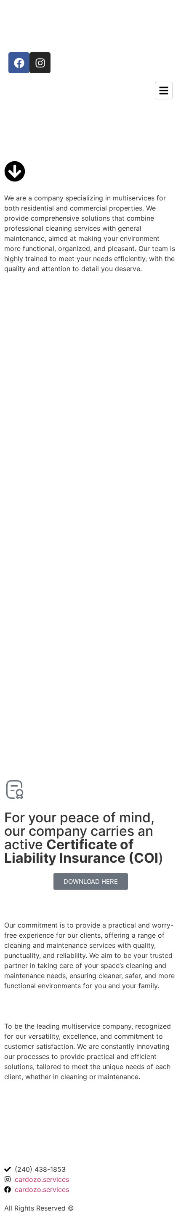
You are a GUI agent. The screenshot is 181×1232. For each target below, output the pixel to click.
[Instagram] (40, 62)
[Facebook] (18, 62)
